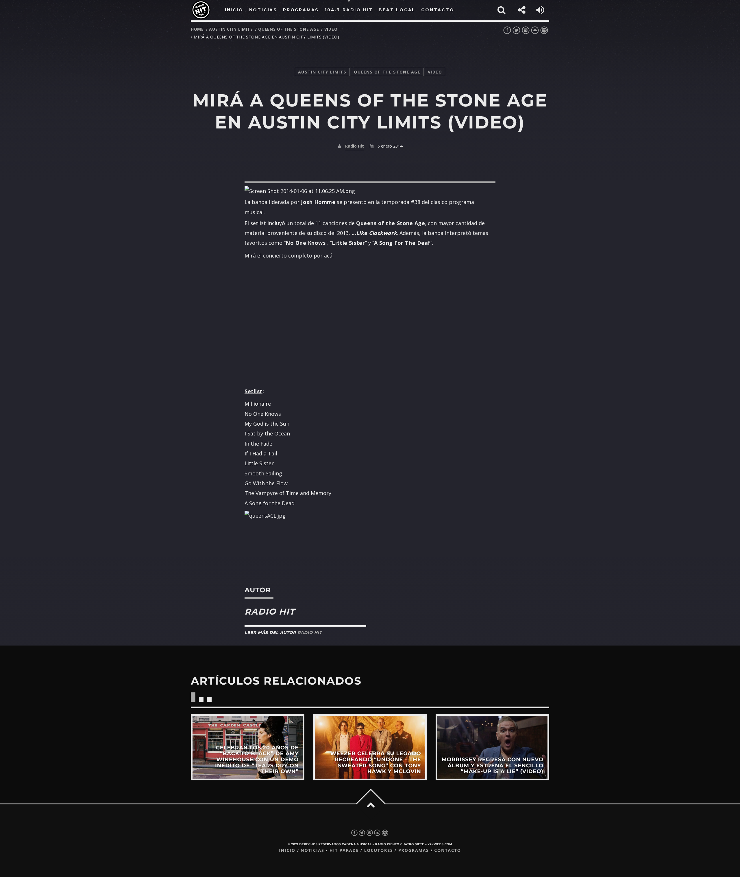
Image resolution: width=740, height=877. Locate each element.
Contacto (447, 850)
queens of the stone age (288, 29)
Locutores (378, 850)
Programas (413, 850)
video (331, 29)
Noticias (312, 850)
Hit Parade (344, 850)
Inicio (287, 850)
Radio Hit (354, 146)
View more (247, 747)
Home (197, 29)
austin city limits (231, 29)
